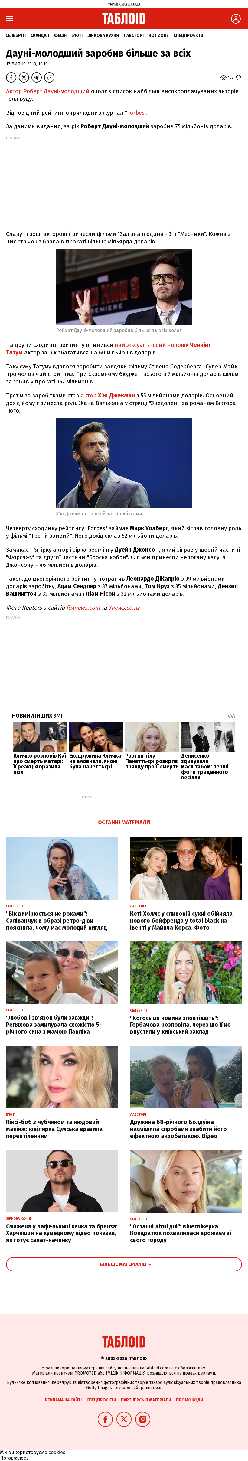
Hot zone (158, 35)
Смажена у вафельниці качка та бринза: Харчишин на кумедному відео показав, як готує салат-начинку (62, 1233)
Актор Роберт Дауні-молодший (48, 91)
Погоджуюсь (14, 1458)
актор (108, 395)
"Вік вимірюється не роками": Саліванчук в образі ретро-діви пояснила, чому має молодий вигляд (56, 920)
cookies (56, 1452)
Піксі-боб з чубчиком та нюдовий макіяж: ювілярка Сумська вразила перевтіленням (54, 1129)
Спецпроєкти (188, 35)
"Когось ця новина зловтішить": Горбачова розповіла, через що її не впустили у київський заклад (180, 1025)
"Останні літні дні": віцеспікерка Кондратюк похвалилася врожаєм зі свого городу (180, 1233)
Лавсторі (134, 35)
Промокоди (189, 1400)
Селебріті (15, 35)
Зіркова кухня (103, 35)
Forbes (136, 112)
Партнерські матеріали (146, 1400)
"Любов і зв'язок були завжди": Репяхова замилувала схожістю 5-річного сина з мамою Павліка (54, 1024)
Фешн (60, 35)
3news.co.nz (123, 607)
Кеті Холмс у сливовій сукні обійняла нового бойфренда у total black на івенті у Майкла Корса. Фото (181, 920)
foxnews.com (83, 607)
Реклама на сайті (63, 1400)
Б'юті (77, 35)
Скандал (40, 35)
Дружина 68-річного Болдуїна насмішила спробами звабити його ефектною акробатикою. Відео (178, 1129)
